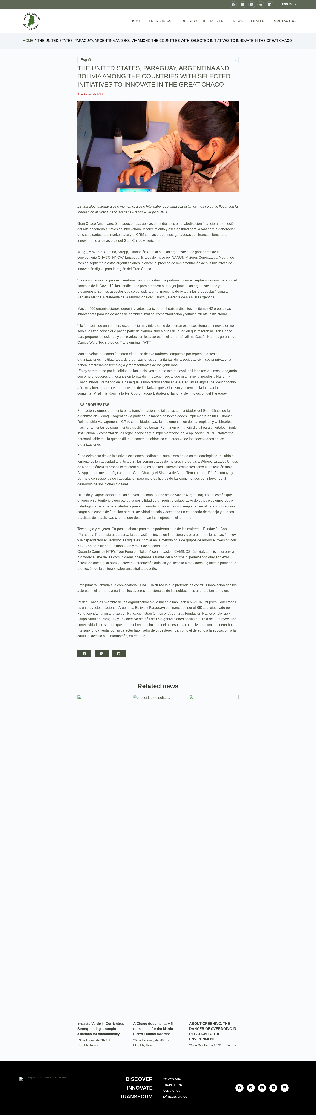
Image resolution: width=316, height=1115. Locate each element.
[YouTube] (260, 4)
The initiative (172, 1084)
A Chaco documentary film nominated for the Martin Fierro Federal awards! (154, 1029)
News (238, 21)
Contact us (285, 21)
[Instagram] (242, 4)
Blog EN (82, 1045)
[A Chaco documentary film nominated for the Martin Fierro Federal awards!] (158, 856)
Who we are (172, 1078)
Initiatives (213, 21)
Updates (257, 21)
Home (136, 21)
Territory (187, 21)
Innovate (140, 1088)
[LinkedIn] (270, 4)
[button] (289, 4)
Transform (136, 1097)
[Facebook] (233, 4)
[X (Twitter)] (251, 4)
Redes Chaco (159, 21)
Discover (139, 1079)
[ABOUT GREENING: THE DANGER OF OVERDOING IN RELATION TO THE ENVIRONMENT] (214, 856)
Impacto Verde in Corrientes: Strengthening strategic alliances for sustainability (100, 1029)
